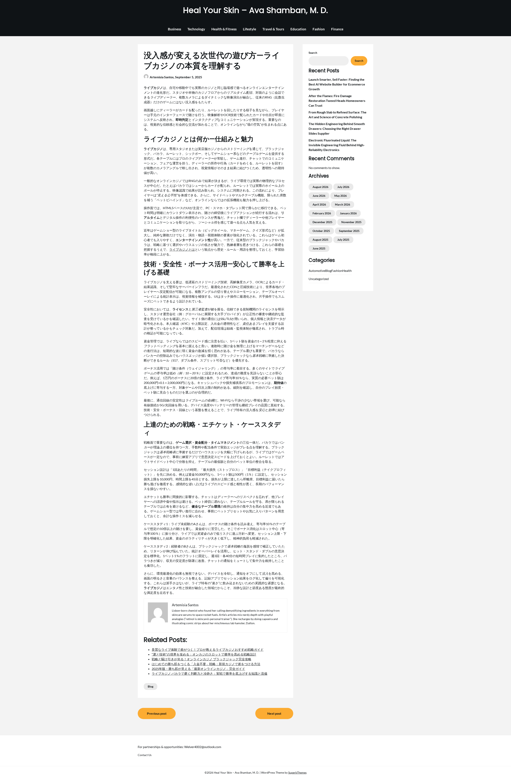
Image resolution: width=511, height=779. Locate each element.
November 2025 (351, 222)
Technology (196, 29)
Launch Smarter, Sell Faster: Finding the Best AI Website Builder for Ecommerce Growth (337, 84)
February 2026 (322, 213)
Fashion (319, 29)
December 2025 (322, 222)
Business (174, 29)
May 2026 (340, 195)
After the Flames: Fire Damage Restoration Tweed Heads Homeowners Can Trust (337, 100)
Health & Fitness (224, 29)
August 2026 (320, 187)
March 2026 (342, 204)
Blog (150, 686)
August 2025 (320, 239)
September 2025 (349, 231)
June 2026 (319, 195)
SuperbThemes (297, 772)
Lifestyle (249, 29)
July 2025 (343, 239)
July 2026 (343, 187)
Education (298, 29)
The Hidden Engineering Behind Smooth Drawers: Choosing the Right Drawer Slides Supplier (337, 128)
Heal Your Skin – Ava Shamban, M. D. (255, 10)
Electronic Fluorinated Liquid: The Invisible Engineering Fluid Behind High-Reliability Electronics (337, 145)
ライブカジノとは (182, 249)
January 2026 (348, 213)
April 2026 (319, 204)
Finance (337, 29)
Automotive (317, 270)
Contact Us (145, 755)
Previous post (156, 713)
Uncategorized (319, 279)
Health (347, 270)
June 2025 (319, 248)
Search (313, 52)
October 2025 (321, 231)
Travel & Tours (273, 29)
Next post (274, 713)
